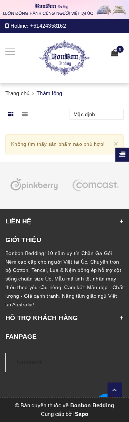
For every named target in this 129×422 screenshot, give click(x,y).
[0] (114, 53)
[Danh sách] (26, 114)
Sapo (81, 414)
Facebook (29, 362)
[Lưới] (11, 114)
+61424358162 (48, 26)
